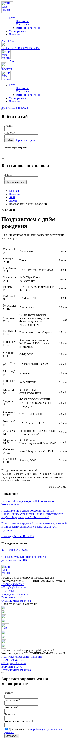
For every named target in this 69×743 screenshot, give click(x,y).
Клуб (12, 17)
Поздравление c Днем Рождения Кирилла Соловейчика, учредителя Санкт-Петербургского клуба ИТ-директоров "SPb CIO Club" (32, 514)
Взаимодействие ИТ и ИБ (17, 536)
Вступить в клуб (11, 597)
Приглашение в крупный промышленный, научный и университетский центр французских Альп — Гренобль (34, 527)
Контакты (22, 21)
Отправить (12, 736)
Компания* (11, 707)
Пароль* (9, 132)
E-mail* (9, 174)
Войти (9, 140)
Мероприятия (17, 31)
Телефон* (10, 714)
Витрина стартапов (28, 27)
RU (3, 40)
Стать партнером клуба (16, 600)
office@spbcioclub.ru (13, 587)
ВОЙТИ (34, 48)
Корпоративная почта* (18, 721)
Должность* (12, 700)
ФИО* (8, 692)
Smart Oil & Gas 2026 (14, 550)
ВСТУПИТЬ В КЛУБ (15, 48)
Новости (14, 34)
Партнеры (22, 24)
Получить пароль (15, 182)
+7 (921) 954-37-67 (12, 584)
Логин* (9, 125)
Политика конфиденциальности (15, 592)
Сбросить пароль (25, 140)
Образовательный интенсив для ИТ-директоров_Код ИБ (24, 558)
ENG (11, 40)
